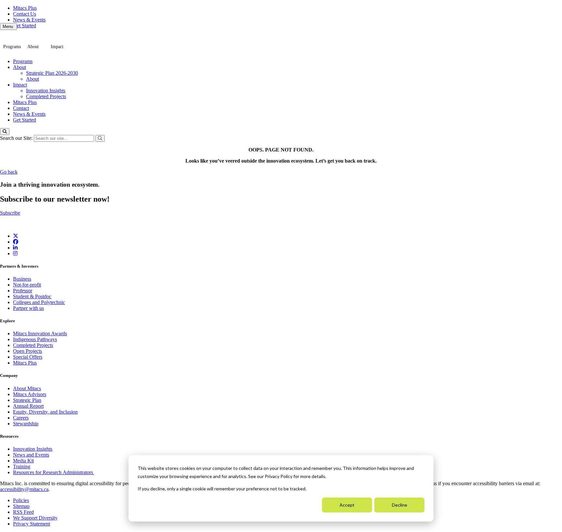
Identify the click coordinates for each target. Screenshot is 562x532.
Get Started (24, 25)
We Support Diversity (35, 518)
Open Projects (27, 351)
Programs (12, 46)
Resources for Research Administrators (53, 472)
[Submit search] (100, 138)
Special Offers (27, 357)
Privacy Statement (31, 523)
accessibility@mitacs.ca (24, 489)
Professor (22, 290)
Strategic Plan (27, 400)
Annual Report (28, 406)
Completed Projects (46, 96)
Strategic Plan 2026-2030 (52, 73)
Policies (21, 500)
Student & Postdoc (32, 296)
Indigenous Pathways (35, 339)
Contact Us (24, 14)
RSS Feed (23, 512)
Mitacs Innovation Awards (40, 333)
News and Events (31, 455)
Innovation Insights (45, 90)
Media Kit (23, 460)
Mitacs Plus (25, 8)
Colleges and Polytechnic (39, 302)
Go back (9, 172)
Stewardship (25, 423)
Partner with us (28, 308)
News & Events (29, 19)
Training (21, 466)
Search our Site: (17, 138)
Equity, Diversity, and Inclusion (45, 412)
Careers (21, 417)
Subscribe (10, 213)
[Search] (4, 131)
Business (22, 279)
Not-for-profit (27, 284)
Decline (399, 505)
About (33, 46)
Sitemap (21, 506)
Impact (57, 46)
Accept (347, 505)
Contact (21, 108)
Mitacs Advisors (29, 394)
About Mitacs (27, 388)
